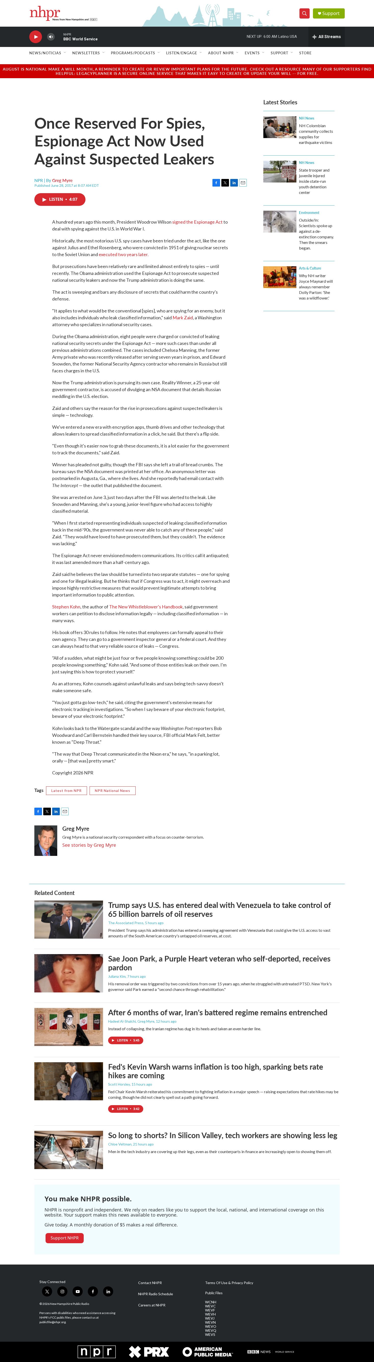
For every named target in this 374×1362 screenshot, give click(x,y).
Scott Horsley (119, 1084)
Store (305, 52)
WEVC (210, 1306)
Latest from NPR (66, 790)
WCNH (210, 1302)
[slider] (59, 36)
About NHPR (221, 52)
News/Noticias (45, 52)
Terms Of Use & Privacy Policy (229, 1283)
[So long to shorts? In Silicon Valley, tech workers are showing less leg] (68, 1150)
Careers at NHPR (151, 1305)
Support (331, 13)
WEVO (210, 1326)
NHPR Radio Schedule (155, 1294)
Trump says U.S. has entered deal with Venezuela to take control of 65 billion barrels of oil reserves (219, 909)
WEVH (210, 1314)
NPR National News (112, 790)
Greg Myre (62, 180)
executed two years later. (124, 254)
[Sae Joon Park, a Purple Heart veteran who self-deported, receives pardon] (68, 973)
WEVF (210, 1310)
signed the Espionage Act (197, 222)
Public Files (214, 1293)
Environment (309, 212)
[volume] (51, 37)
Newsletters (86, 52)
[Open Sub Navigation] (65, 53)
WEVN (210, 1322)
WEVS (210, 1335)
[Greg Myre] (45, 840)
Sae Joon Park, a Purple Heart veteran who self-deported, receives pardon (219, 963)
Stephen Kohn (66, 606)
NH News (306, 118)
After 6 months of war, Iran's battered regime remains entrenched (217, 1012)
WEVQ (210, 1330)
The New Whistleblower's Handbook (146, 606)
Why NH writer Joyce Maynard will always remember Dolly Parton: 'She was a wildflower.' (316, 286)
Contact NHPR (150, 1283)
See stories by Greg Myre (89, 845)
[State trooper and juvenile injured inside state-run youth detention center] (279, 171)
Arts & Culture (310, 268)
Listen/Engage (181, 52)
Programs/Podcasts (133, 52)
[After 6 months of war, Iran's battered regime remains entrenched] (68, 1027)
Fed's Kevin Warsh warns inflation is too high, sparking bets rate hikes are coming (215, 1071)
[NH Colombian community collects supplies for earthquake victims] (279, 127)
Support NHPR (65, 1238)
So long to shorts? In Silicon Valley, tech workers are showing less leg (222, 1135)
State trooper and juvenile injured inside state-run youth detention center (314, 181)
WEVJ (209, 1318)
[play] (36, 37)
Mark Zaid (182, 317)
